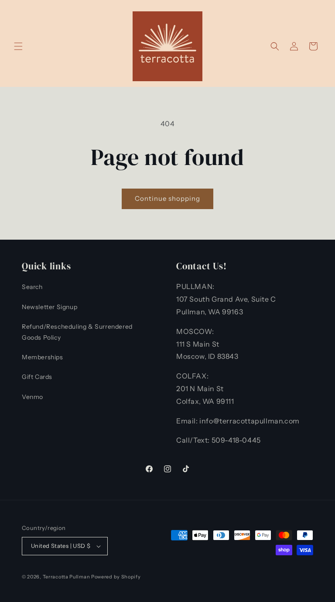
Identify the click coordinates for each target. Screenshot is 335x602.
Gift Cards (37, 377)
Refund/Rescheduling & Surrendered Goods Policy (77, 332)
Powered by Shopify (116, 577)
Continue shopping (167, 198)
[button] (18, 46)
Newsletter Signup (49, 307)
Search (32, 287)
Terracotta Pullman (66, 577)
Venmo (32, 397)
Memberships (42, 357)
